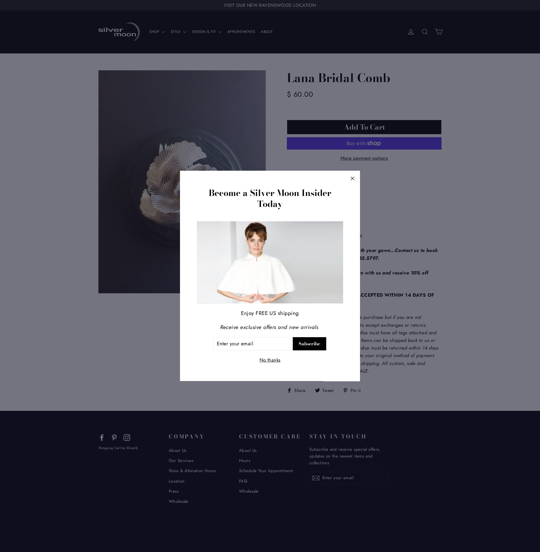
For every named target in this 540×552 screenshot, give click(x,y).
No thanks (270, 360)
